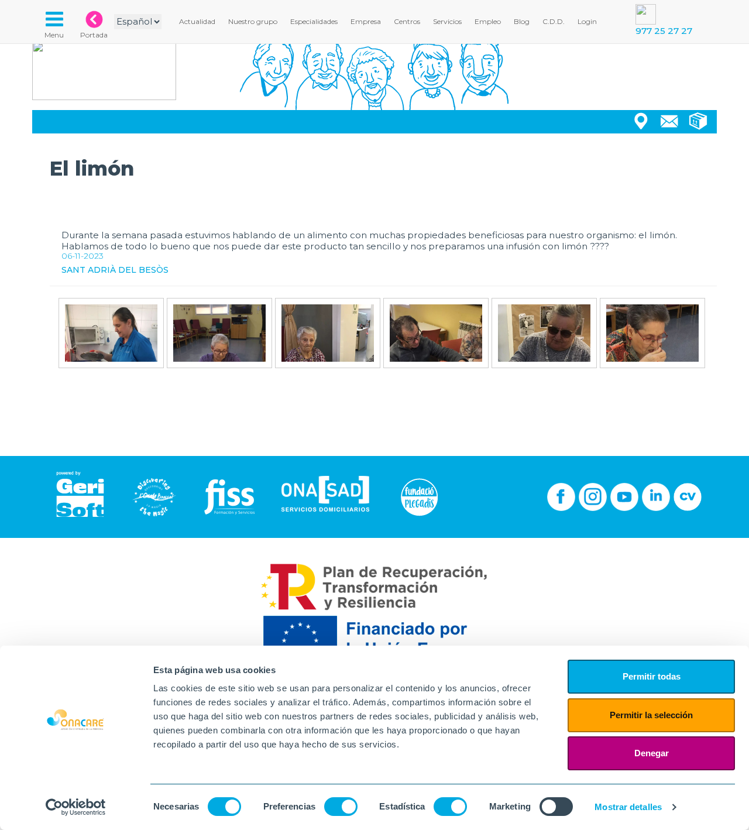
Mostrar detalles (628, 807)
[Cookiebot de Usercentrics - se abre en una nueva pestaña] (76, 807)
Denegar (651, 753)
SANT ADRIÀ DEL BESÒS (115, 270)
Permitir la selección (651, 715)
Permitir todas (652, 676)
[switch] (341, 806)
